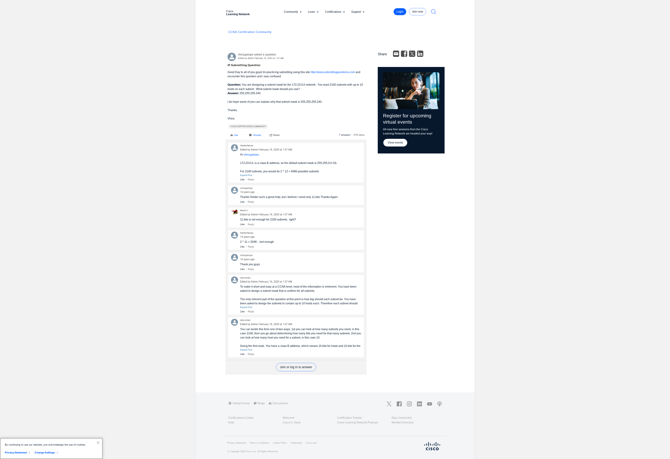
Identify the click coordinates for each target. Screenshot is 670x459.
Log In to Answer (296, 367)
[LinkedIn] (420, 54)
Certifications (333, 11)
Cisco (238, 13)
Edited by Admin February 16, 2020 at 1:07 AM (261, 58)
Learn (311, 11)
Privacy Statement (16, 452)
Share (276, 135)
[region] (51, 448)
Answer (257, 135)
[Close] (98, 442)
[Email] (396, 54)
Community (291, 11)
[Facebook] (404, 54)
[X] (412, 54)
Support (356, 11)
